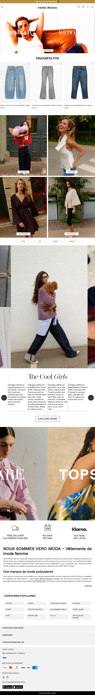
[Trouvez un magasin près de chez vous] (78, 7)
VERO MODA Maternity (43, 579)
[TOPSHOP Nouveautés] (59, 473)
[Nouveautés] (23, 145)
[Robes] (23, 222)
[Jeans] (23, 241)
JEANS (30, 603)
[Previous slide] (2, 82)
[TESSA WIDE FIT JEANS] (47, 306)
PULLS (53, 615)
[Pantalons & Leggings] (71, 241)
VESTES (9, 603)
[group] (15, 87)
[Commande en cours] (92, 7)
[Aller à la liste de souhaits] (87, 7)
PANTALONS (33, 615)
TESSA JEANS (78, 609)
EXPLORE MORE (47, 418)
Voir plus (88, 586)
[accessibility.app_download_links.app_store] (18, 688)
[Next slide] (93, 82)
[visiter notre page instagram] (7, 678)
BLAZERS (76, 603)
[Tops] (71, 161)
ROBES (8, 609)
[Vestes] (71, 222)
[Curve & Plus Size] (83, 473)
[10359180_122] (71, 192)
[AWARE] (36, 473)
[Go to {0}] (47, 32)
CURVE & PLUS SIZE (58, 603)
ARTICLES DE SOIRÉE (78, 617)
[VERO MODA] (47, 8)
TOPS (8, 615)
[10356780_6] (71, 130)
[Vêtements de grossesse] (12, 473)
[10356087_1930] (23, 192)
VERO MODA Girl (38, 581)
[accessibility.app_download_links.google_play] (7, 688)
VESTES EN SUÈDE (35, 609)
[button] (15, 82)
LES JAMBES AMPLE (58, 609)
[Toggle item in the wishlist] (28, 64)
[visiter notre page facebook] (3, 678)
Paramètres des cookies (47, 693)
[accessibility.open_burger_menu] (2, 7)
